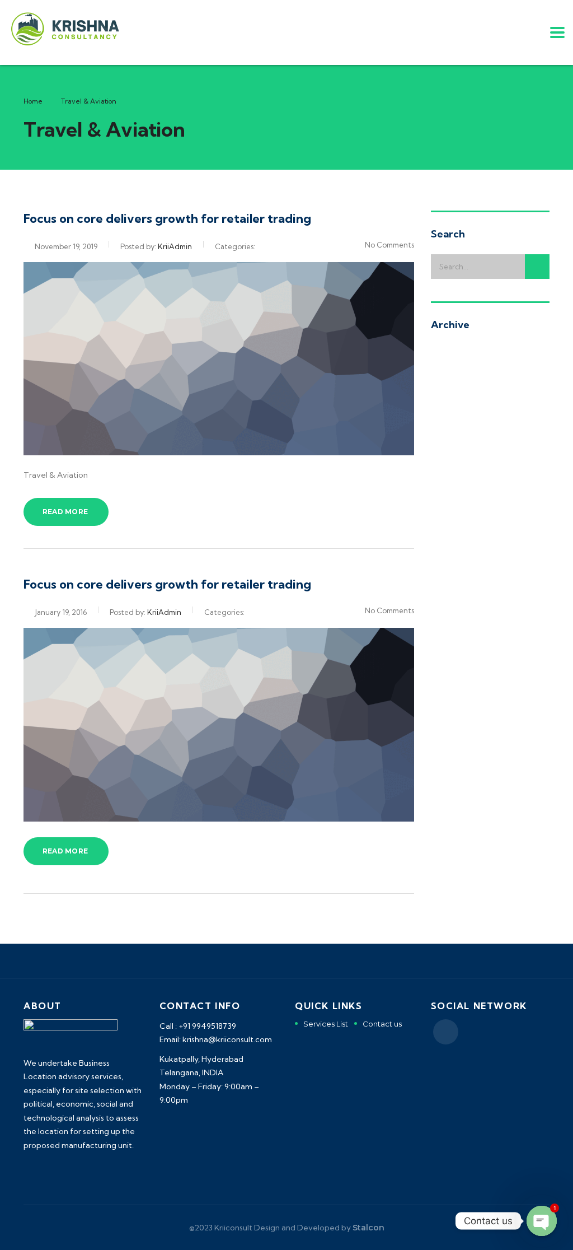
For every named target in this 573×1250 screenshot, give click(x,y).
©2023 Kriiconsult (220, 1228)
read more (65, 511)
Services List (325, 1023)
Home (33, 101)
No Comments (389, 244)
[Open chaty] (542, 1221)
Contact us (382, 1023)
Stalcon (368, 1228)
